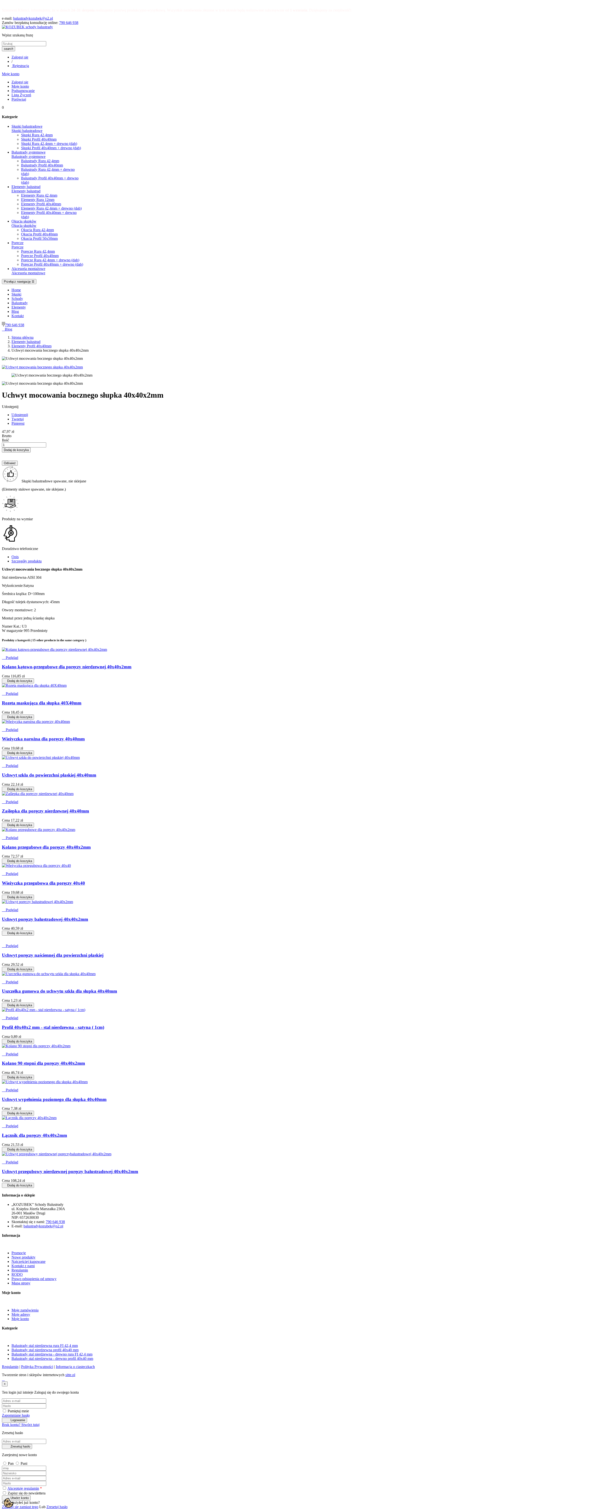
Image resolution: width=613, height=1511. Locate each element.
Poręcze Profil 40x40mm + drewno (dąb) (52, 264)
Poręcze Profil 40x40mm (40, 256)
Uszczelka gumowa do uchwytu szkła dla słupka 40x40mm (59, 991)
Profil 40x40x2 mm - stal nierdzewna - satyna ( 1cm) (53, 1027)
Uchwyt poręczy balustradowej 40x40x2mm (45, 919)
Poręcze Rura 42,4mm (38, 251)
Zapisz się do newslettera (26, 1493)
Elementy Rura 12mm (37, 200)
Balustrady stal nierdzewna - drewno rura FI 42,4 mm (51, 1354)
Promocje (18, 1253)
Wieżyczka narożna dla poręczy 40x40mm (43, 738)
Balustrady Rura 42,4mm (40, 161)
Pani (24, 1463)
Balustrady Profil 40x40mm (42, 165)
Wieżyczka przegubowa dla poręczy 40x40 (43, 883)
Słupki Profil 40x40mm (39, 139)
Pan (11, 1463)
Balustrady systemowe (28, 157)
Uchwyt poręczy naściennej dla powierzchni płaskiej (52, 955)
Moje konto (20, 1319)
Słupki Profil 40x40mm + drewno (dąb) (51, 148)
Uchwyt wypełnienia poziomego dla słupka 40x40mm (54, 1099)
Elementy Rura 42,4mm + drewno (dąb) (51, 208)
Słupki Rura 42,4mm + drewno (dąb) (49, 144)
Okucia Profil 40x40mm (39, 234)
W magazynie (12, 631)
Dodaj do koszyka (16, 450)
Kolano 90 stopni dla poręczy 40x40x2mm (43, 1063)
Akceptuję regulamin (23, 1488)
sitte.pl (70, 1375)
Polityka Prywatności (37, 1367)
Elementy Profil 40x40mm (41, 204)
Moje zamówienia (25, 1310)
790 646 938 (68, 23)
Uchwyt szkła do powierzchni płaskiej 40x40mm (49, 775)
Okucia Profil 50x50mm (39, 238)
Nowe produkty (23, 1257)
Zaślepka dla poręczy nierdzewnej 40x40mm (45, 810)
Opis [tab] (15, 557)
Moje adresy (20, 1314)
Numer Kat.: (12, 626)
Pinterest (17, 423)
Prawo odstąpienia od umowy (34, 1279)
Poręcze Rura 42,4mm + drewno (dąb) (50, 260)
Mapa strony (20, 1283)
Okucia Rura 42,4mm (37, 230)
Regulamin (19, 1270)
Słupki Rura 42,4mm (37, 135)
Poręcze (17, 247)
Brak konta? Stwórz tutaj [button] (21, 1425)
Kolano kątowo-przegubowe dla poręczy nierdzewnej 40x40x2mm (66, 666)
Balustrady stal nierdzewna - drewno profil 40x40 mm (52, 1358)
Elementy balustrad (25, 191)
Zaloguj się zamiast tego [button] (20, 1507)
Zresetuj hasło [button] (57, 1507)
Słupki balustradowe (26, 131)
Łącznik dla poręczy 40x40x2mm (34, 1135)
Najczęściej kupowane (28, 1261)
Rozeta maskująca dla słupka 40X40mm (41, 702)
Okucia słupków (23, 225)
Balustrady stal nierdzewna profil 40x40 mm (45, 1350)
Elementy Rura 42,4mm (39, 195)
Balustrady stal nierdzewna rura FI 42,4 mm (44, 1346)
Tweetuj (17, 419)
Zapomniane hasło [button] (16, 1415)
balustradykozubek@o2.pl (33, 18)
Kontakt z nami (23, 1266)
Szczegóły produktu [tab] (26, 561)
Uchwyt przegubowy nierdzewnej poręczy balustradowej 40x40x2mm (70, 1171)
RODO (17, 1274)
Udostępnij (19, 415)
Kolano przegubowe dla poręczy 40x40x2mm (46, 847)
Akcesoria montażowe (28, 273)
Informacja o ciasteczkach (75, 1367)
